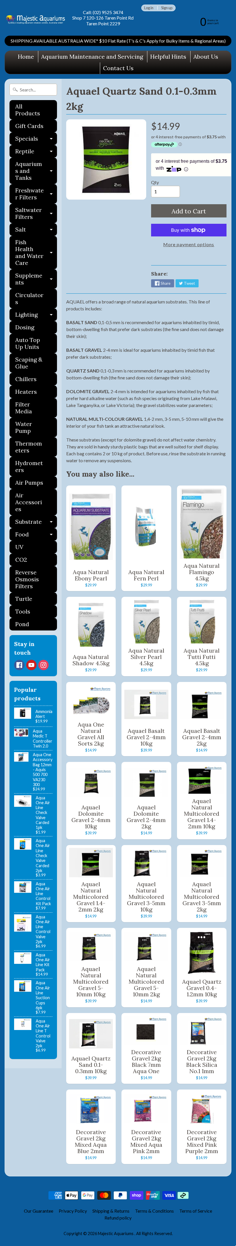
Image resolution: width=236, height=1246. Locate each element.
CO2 (21, 559)
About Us (205, 56)
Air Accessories (28, 502)
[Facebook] (19, 665)
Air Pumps (29, 482)
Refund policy (118, 1217)
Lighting (36, 316)
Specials (36, 140)
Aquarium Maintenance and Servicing (92, 56)
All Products (27, 110)
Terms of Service (195, 1210)
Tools (22, 611)
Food (36, 536)
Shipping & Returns (111, 1210)
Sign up (166, 8)
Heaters (26, 391)
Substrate (36, 523)
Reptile (36, 153)
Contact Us (118, 68)
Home (26, 56)
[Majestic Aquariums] (37, 18)
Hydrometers (29, 466)
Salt (36, 231)
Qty (155, 182)
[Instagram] (43, 665)
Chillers (26, 379)
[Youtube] (31, 665)
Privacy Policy (73, 1210)
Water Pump (23, 427)
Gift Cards (29, 125)
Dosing (24, 327)
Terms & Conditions (154, 1210)
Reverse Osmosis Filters (27, 579)
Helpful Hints (168, 56)
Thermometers (28, 447)
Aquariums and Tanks (36, 170)
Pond (22, 624)
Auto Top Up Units (27, 343)
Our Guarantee (38, 1210)
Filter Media (23, 408)
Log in (148, 8)
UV (19, 547)
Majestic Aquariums (116, 1233)
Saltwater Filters (36, 213)
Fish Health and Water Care (36, 252)
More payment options (188, 244)
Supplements (36, 279)
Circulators (29, 298)
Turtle (23, 598)
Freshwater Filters (36, 194)
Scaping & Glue (28, 363)
